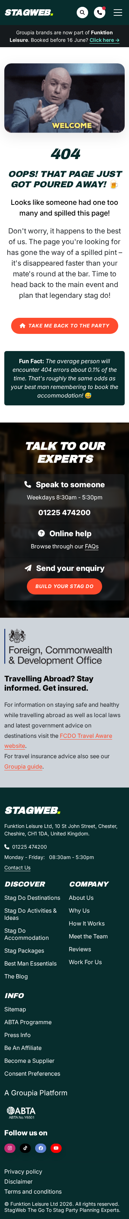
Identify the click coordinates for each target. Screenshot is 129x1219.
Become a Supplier (29, 1060)
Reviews (80, 949)
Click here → (105, 40)
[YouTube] (56, 1148)
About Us (81, 897)
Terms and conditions (33, 1191)
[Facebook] (40, 1148)
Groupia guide (23, 766)
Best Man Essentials (30, 963)
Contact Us (17, 867)
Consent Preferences (32, 1073)
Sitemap (15, 1009)
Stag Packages (24, 950)
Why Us (79, 910)
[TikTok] (25, 1148)
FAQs (92, 546)
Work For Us (85, 962)
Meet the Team (88, 936)
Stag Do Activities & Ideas (30, 914)
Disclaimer (18, 1181)
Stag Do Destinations (32, 897)
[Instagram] (9, 1148)
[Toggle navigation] (118, 12)
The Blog (16, 976)
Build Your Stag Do (64, 586)
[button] (99, 12)
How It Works (87, 923)
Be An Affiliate (23, 1047)
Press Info (17, 1034)
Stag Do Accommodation (26, 934)
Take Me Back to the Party (69, 326)
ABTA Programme (28, 1022)
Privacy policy (23, 1171)
